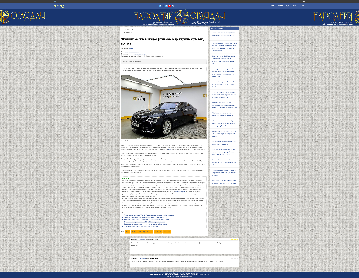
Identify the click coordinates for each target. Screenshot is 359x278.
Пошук (294, 6)
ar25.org (59, 5)
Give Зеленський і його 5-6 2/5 (232, 239)
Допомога (158, 231)
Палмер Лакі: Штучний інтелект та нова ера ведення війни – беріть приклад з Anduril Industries (224, 133)
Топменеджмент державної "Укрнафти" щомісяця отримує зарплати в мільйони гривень (149, 215)
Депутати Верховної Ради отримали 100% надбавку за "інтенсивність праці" (146, 217)
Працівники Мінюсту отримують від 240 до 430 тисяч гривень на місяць (144, 222)
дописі (170, 149)
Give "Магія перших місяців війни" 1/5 (231, 258)
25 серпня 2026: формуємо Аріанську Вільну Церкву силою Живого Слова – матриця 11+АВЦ (224, 84)
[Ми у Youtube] (169, 6)
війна (127, 231)
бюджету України (180, 192)
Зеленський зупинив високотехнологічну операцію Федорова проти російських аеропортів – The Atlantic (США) (223, 152)
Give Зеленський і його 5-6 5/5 (237, 239)
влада (134, 231)
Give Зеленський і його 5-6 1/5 (231, 239)
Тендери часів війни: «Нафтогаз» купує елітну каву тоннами (141, 226)
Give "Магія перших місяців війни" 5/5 (237, 258)
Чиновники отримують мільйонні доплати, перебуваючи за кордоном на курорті (147, 219)
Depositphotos (188, 276)
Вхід (304, 1)
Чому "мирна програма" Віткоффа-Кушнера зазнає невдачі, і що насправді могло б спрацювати (224, 35)
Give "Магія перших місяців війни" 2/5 (232, 258)
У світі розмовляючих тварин (137, 54)
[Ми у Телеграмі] (160, 6)
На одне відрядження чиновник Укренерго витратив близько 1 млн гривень (145, 224)
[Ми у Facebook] (163, 6)
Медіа (287, 6)
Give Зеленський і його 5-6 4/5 (235, 239)
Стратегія (280, 6)
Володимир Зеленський (145, 231)
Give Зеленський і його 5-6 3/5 (234, 239)
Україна (130, 48)
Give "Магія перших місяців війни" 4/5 (235, 258)
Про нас (301, 6)
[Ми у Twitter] (166, 6)
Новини (272, 6)
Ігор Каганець (142, 239)
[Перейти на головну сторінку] (179, 17)
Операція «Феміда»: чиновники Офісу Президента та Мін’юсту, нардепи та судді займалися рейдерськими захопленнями (224, 162)
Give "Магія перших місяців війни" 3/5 (234, 258)
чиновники (167, 231)
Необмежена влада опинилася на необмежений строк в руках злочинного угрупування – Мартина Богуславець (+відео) (224, 105)
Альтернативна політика (132, 52)
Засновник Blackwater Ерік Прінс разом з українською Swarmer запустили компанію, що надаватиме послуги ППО (224, 94)
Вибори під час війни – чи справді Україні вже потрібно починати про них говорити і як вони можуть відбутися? (224, 123)
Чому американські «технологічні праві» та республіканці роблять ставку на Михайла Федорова (224, 172)
